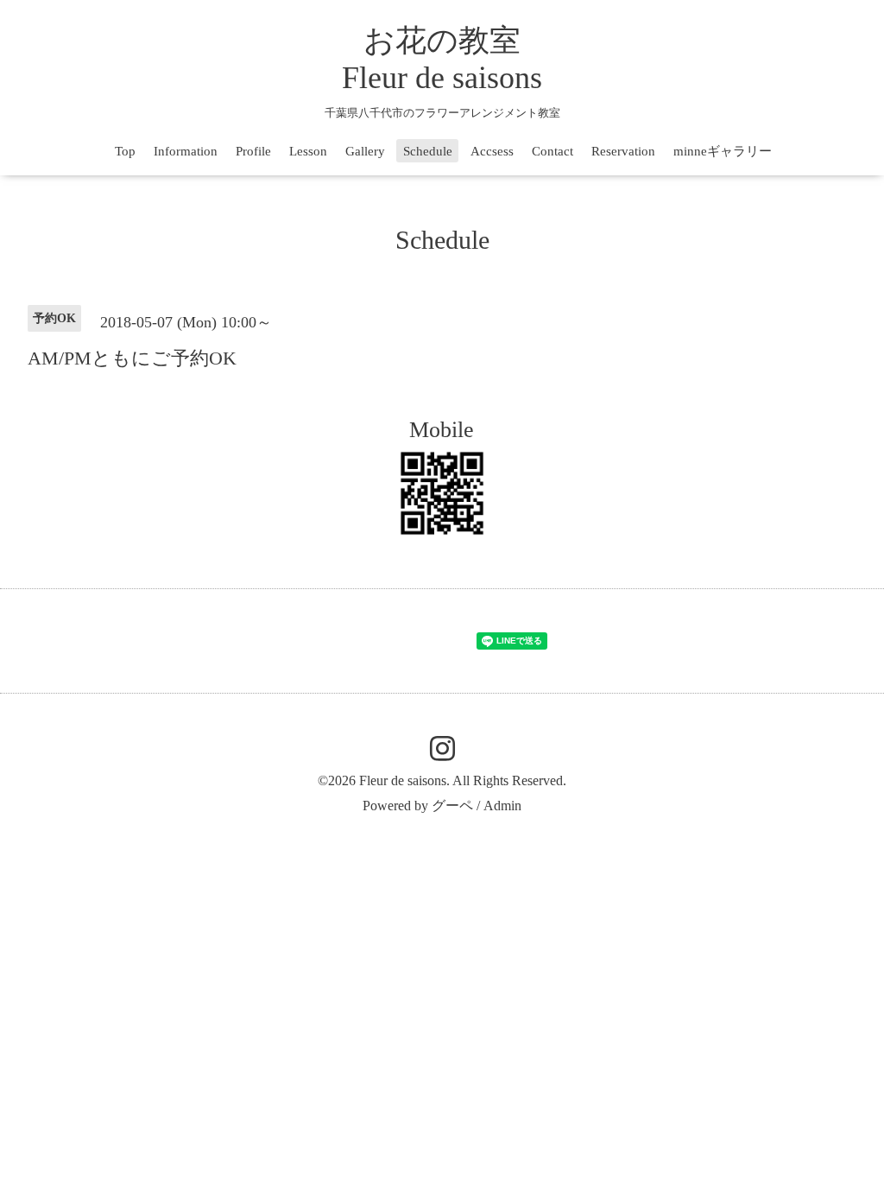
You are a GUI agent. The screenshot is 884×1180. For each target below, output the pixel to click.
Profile (253, 151)
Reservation (623, 151)
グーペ (452, 805)
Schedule (427, 151)
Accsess (492, 151)
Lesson (308, 151)
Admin (502, 805)
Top (125, 151)
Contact (552, 151)
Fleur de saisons (402, 780)
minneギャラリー (722, 151)
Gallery (365, 151)
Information (186, 151)
